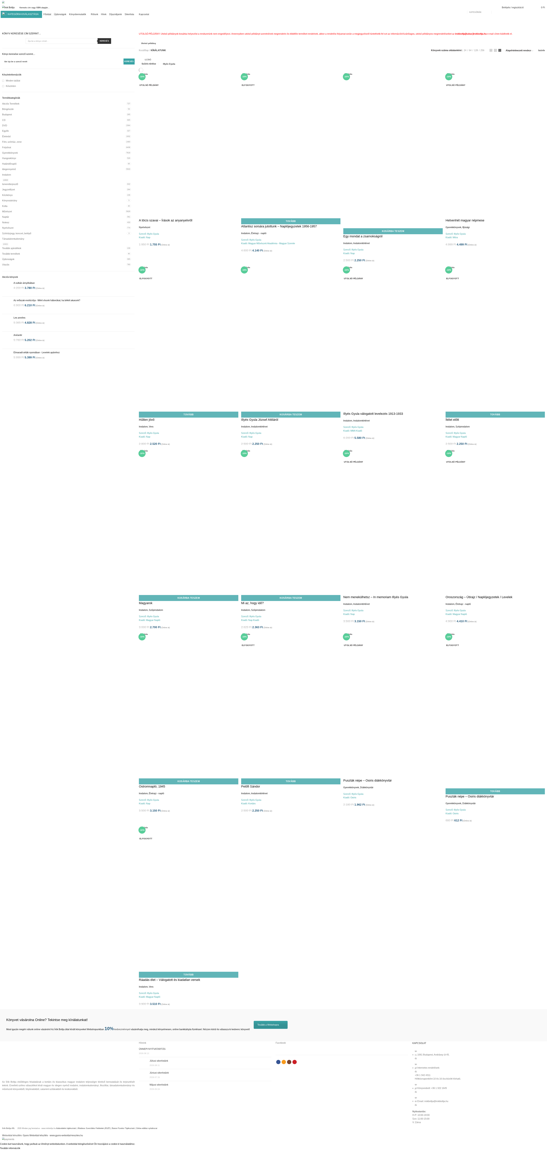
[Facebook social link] (533, 2)
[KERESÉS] (495, 7)
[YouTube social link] (543, 2)
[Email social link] (536, 2)
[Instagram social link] (540, 2)
